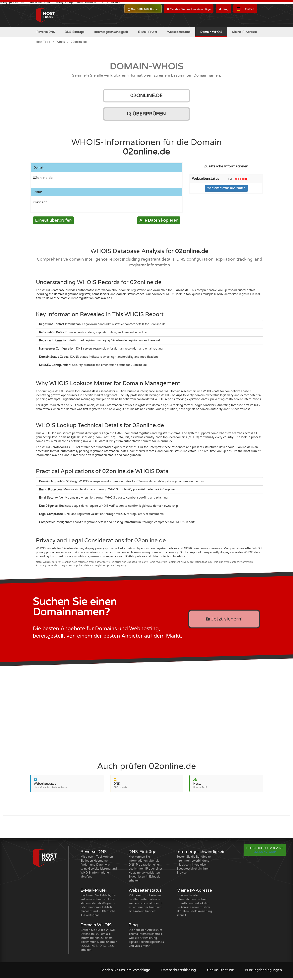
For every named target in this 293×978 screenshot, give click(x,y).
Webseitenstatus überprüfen (226, 188)
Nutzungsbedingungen (263, 970)
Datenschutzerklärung (178, 970)
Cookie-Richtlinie (220, 970)
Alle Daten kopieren (158, 220)
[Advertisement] (146, 711)
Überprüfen (148, 114)
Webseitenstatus (178, 32)
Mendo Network (265, 851)
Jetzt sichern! (226, 619)
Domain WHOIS (211, 32)
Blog (225, 9)
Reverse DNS (45, 32)
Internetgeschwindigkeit (111, 32)
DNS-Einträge (74, 32)
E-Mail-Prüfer (147, 32)
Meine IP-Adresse (244, 32)
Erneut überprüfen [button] (53, 220)
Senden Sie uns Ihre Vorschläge (190, 9)
